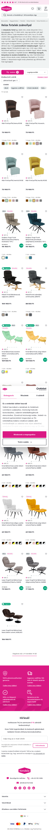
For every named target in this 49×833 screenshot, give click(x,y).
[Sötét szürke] (6, 314)
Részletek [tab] (24, 395)
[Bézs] (3, 257)
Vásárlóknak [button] (6, 803)
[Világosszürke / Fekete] (20, 486)
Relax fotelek (31, 21)
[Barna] (3, 143)
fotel (12, 37)
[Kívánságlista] (32, 8)
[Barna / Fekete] (3, 486)
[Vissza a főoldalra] (6, 8)
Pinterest (29, 788)
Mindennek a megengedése (24, 434)
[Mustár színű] (10, 143)
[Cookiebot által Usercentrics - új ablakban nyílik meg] (36, 389)
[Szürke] (16, 143)
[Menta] (6, 143)
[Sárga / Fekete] (13, 486)
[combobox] (36, 72)
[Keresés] (4, 15)
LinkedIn (33, 788)
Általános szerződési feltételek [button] (14, 809)
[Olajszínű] (6, 257)
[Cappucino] (3, 314)
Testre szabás (23, 442)
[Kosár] (39, 8)
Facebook (15, 788)
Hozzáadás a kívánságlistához (22, 97)
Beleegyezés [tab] (9, 395)
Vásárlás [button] (5, 796)
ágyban (3, 48)
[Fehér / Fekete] (6, 486)
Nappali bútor (14, 21)
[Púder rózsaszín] (13, 143)
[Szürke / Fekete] (16, 486)
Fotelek (22, 21)
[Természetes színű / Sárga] (6, 371)
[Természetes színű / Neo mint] (3, 371)
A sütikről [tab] (40, 395)
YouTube (24, 788)
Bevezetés (4, 21)
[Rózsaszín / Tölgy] (10, 486)
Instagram (20, 788)
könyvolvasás (5, 32)
